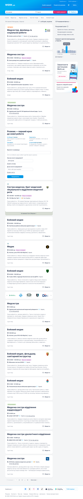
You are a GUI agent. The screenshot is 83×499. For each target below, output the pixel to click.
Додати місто (11, 172)
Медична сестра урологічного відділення (28, 434)
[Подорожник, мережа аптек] (12, 295)
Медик (10, 246)
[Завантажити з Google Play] (59, 489)
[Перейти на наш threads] (29, 489)
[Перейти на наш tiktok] (42, 489)
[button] (68, 5)
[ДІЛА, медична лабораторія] (46, 295)
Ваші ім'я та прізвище (13, 150)
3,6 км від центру (14, 113)
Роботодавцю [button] (71, 489)
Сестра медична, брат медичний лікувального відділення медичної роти (25, 189)
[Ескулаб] (29, 295)
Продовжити (15, 176)
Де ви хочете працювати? (14, 166)
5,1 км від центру (30, 416)
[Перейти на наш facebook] (25, 489)
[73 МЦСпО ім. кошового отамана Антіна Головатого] (37, 295)
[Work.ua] (10, 4)
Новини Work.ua (33, 494)
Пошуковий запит (61, 26)
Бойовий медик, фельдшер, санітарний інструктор (21, 355)
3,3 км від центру (14, 311)
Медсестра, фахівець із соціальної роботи (19, 31)
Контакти (13, 494)
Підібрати (73, 12)
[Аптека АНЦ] (20, 295)
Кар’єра (26, 494)
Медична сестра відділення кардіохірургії (21, 408)
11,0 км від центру (33, 440)
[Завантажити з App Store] (49, 489)
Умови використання (52, 494)
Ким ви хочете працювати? (15, 158)
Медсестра (13, 17)
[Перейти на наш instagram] (33, 489)
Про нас (20, 494)
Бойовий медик (50, 17)
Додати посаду (11, 163)
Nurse (42, 17)
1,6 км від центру (14, 463)
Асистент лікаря (34, 17)
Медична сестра (23, 17)
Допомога (42, 494)
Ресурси (7, 494)
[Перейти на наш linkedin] (37, 489)
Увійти (74, 5)
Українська (8, 489)
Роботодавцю (72, 1)
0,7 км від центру (33, 36)
